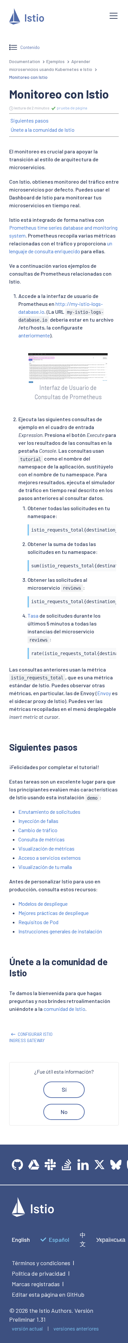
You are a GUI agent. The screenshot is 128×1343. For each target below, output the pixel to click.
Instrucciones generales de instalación (60, 931)
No (64, 1111)
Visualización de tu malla (45, 867)
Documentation (24, 61)
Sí (64, 1089)
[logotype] (32, 1214)
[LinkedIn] (83, 1164)
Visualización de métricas (46, 848)
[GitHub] (17, 1164)
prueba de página (71, 107)
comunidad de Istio (64, 1009)
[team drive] (34, 1164)
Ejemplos (55, 61)
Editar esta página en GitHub (48, 1294)
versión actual (27, 1328)
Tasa (33, 615)
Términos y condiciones (41, 1262)
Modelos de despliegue (43, 903)
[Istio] (54, 18)
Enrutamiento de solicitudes (49, 811)
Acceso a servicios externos (49, 857)
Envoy (104, 693)
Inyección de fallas (38, 821)
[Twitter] (99, 1164)
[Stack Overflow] (66, 1164)
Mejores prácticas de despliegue (53, 913)
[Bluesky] (116, 1164)
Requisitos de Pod (38, 922)
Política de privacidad (39, 1273)
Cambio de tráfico (37, 830)
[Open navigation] (113, 16)
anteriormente (34, 335)
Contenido (30, 47)
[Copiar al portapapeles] (108, 527)
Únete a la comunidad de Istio (43, 129)
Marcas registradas (36, 1283)
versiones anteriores (76, 1328)
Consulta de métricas (41, 839)
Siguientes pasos (30, 120)
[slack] (50, 1164)
